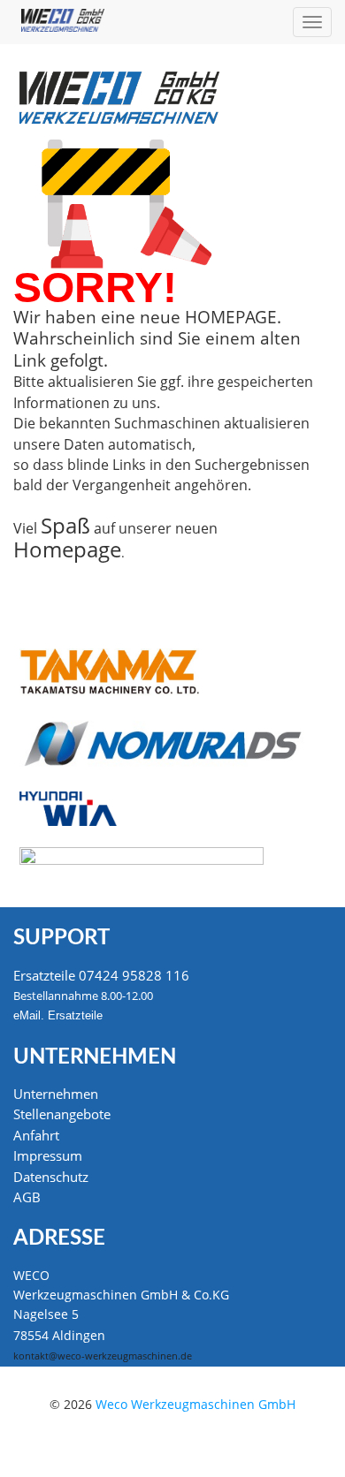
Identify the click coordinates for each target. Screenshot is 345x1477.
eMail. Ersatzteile (58, 1015)
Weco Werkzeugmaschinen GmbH (195, 1404)
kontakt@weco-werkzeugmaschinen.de (102, 1356)
